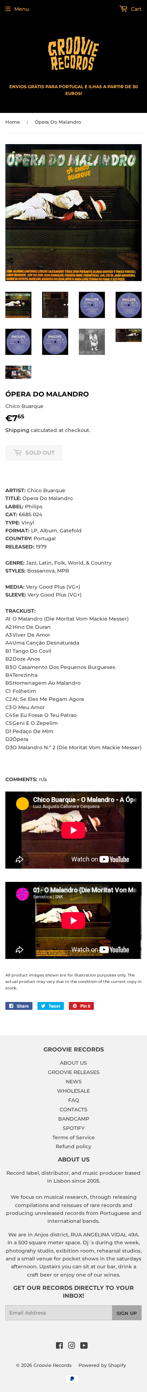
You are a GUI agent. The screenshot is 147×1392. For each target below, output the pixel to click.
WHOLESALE (73, 1091)
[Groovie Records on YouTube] (84, 1346)
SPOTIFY (74, 1128)
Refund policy (73, 1146)
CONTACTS (73, 1109)
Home (12, 122)
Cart (136, 9)
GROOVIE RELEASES (74, 1072)
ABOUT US (73, 1063)
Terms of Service (73, 1137)
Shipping (17, 430)
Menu (21, 9)
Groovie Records (53, 1365)
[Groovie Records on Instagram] (71, 1346)
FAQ (73, 1100)
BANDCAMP (73, 1119)
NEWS (74, 1081)
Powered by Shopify (102, 1365)
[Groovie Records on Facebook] (59, 1346)
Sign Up (127, 1313)
